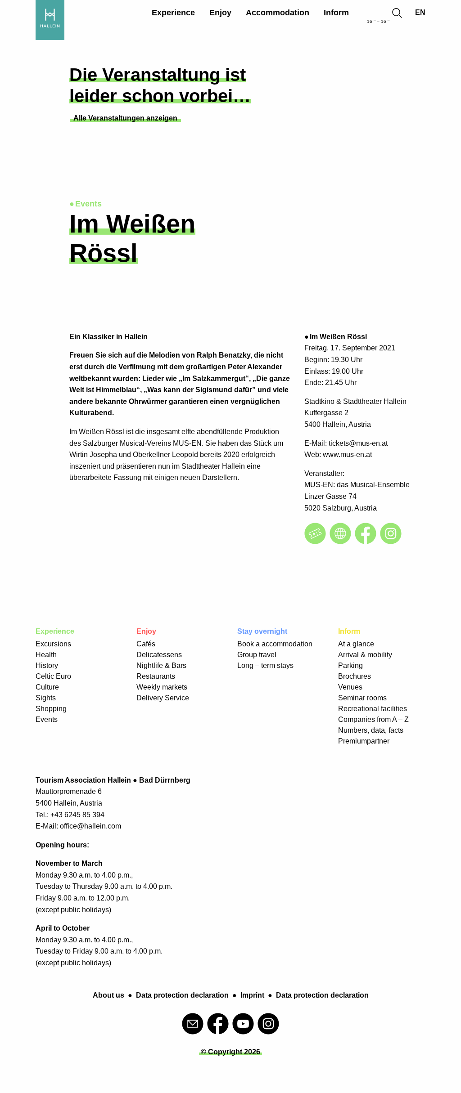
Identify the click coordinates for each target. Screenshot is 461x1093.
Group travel (256, 654)
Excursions (53, 644)
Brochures (354, 676)
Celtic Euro (53, 676)
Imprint (252, 995)
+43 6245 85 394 (77, 815)
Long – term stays (265, 665)
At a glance (356, 644)
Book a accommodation (274, 644)
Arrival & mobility (365, 654)
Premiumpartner (363, 741)
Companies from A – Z (373, 719)
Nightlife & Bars (161, 665)
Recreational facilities (372, 708)
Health (46, 654)
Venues (350, 687)
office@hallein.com (90, 826)
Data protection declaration (182, 995)
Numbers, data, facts (370, 730)
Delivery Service (162, 698)
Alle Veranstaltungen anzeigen (125, 118)
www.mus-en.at (347, 454)
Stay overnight (262, 631)
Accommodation (277, 12)
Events (47, 719)
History (47, 665)
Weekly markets (161, 687)
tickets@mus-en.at (358, 443)
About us (108, 995)
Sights (46, 698)
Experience (173, 12)
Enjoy (220, 12)
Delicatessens (159, 654)
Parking (350, 665)
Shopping (51, 708)
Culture (47, 687)
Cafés (145, 644)
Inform (336, 12)
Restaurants (155, 676)
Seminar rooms (362, 698)
